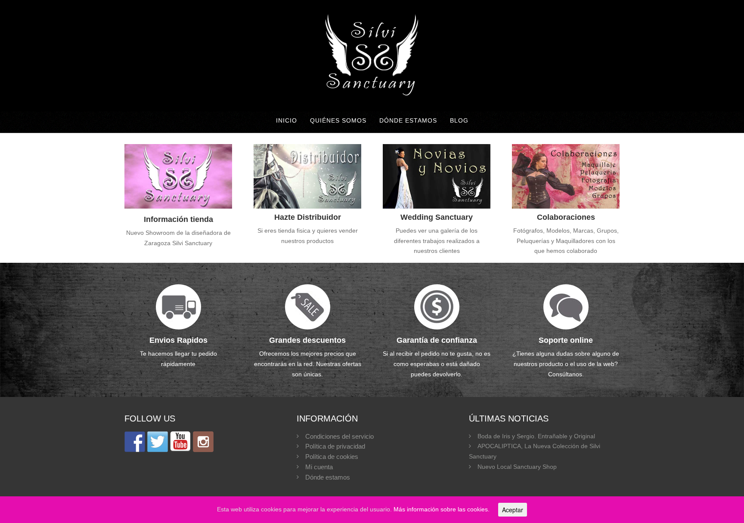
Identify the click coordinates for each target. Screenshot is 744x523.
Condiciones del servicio (339, 436)
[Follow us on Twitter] (157, 441)
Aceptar (512, 509)
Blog (459, 120)
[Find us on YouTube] (180, 441)
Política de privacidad (335, 446)
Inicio (286, 120)
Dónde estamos (408, 120)
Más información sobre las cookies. (442, 509)
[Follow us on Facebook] (134, 441)
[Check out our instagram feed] (203, 441)
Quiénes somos (338, 120)
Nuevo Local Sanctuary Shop (517, 466)
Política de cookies (331, 456)
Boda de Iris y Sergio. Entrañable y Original (536, 436)
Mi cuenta (319, 467)
